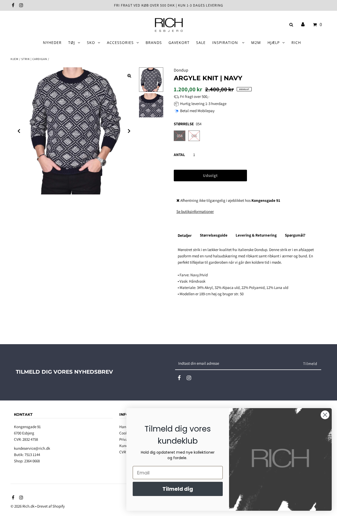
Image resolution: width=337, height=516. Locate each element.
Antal (179, 154)
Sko (91, 42)
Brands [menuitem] (154, 42)
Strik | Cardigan (34, 59)
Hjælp (273, 42)
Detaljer (185, 235)
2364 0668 (32, 460)
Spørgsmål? (295, 235)
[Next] (129, 131)
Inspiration (225, 42)
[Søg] (290, 25)
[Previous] (19, 131)
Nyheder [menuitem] (52, 42)
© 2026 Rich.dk (22, 506)
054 (179, 135)
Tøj (71, 42)
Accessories (120, 42)
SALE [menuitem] (201, 42)
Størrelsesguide (213, 235)
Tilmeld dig (177, 489)
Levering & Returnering (256, 235)
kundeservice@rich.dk (32, 448)
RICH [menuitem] (296, 42)
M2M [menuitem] (256, 42)
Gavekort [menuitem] (179, 42)
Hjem (14, 59)
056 (194, 135)
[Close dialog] (325, 414)
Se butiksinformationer (195, 211)
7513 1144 (32, 454)
